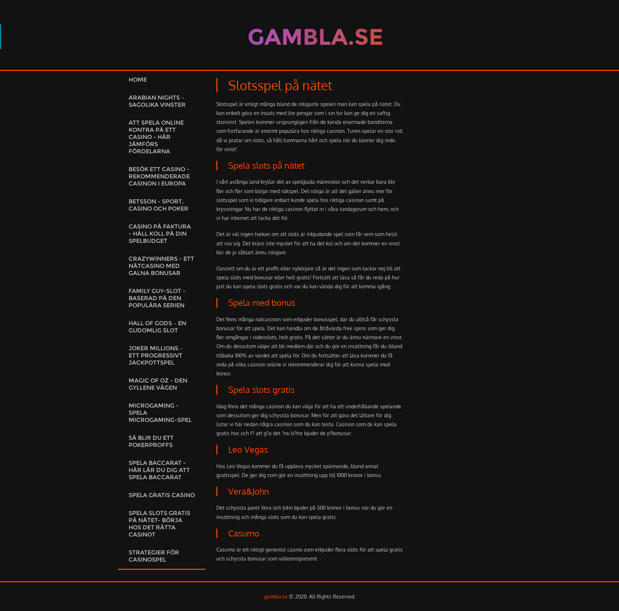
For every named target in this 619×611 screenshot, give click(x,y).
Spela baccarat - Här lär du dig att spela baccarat (159, 470)
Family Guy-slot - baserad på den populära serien (157, 298)
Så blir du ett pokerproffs (151, 441)
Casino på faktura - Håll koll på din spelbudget (160, 233)
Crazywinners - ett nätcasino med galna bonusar (161, 265)
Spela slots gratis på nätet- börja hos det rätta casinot (159, 524)
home (138, 79)
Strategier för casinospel (154, 556)
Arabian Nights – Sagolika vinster (157, 101)
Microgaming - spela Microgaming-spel (160, 412)
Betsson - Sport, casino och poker (158, 205)
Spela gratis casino (162, 495)
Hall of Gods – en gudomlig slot (157, 327)
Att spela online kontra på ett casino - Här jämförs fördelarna (156, 137)
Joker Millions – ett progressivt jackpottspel (156, 355)
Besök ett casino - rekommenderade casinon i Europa (159, 176)
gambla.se (276, 596)
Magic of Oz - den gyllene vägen (158, 384)
